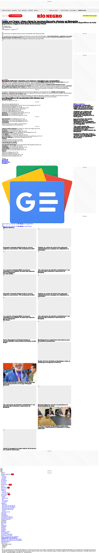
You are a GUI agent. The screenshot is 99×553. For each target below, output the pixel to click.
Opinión (3, 503)
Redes (3, 486)
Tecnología (5, 500)
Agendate (5, 487)
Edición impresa (5, 519)
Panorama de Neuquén (8, 505)
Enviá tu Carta (6, 512)
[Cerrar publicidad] (1, 469)
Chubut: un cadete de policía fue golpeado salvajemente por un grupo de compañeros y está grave (83, 114)
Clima (3, 497)
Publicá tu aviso (5, 531)
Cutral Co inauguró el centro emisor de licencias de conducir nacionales (19, 449)
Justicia (4, 478)
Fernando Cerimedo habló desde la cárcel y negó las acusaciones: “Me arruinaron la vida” (83, 107)
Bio (3, 499)
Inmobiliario (4, 515)
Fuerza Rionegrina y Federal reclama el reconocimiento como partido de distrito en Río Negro (19, 341)
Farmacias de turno (6, 535)
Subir (4, 547)
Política (3, 475)
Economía (4, 480)
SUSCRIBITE (90, 16)
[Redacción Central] (2, 25)
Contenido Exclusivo (7, 517)
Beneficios (4, 543)
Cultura (3, 490)
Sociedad (4, 20)
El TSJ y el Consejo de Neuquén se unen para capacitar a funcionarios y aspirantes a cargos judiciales (54, 427)
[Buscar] (6, 16)
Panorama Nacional (7, 509)
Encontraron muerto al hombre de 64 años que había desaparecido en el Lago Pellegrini (19, 383)
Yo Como (4, 502)
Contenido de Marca (7, 518)
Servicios (3, 483)
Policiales (3, 513)
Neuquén (14, 10)
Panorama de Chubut (8, 508)
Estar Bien (5, 494)
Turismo (3, 482)
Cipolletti (30, 10)
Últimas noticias (6, 10)
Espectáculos (5, 492)
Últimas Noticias (7, 474)
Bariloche (24, 10)
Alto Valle (3, 523)
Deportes (3, 489)
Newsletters (6, 484)
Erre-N (4, 491)
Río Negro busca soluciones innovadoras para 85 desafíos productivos (54, 340)
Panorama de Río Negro (9, 507)
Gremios (4, 477)
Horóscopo (5, 498)
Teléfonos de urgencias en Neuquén (11, 540)
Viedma (36, 10)
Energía (3, 479)
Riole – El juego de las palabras (10, 536)
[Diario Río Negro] (49, 16)
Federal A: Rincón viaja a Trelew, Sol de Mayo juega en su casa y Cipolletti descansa (84, 136)
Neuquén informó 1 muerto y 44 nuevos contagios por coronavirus (30, 81)
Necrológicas (73, 10)
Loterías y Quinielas (6, 534)
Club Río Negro (64, 10)
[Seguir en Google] (2, 35)
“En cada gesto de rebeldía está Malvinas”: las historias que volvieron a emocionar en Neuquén (84, 128)
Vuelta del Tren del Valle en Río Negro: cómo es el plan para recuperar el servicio (54, 361)
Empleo (3, 530)
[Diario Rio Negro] (2, 548)
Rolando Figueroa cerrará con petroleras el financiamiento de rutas (53, 405)
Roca (19, 10)
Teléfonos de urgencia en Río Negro (11, 539)
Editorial (4, 504)
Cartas (4, 510)
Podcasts (3, 514)
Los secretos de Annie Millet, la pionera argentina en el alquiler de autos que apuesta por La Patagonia (84, 121)
